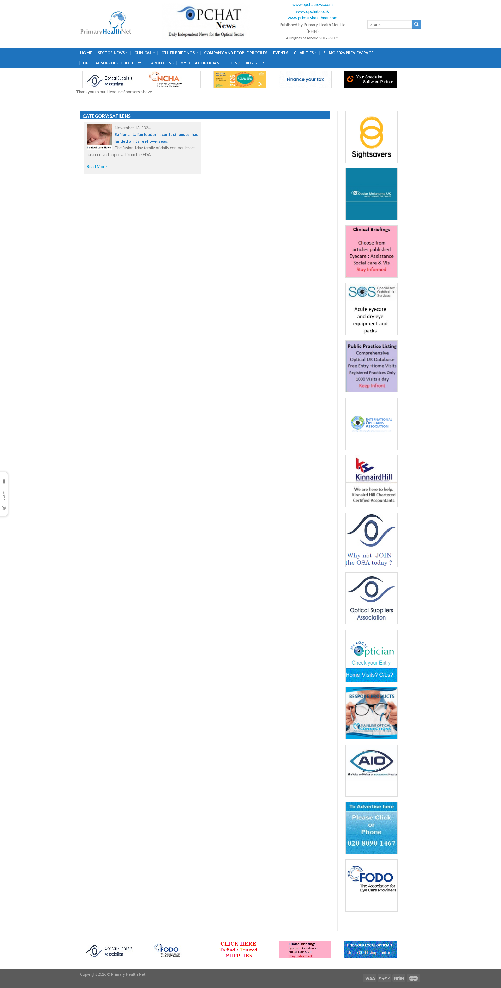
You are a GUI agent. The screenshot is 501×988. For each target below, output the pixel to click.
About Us (161, 63)
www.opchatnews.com (312, 4)
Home (86, 53)
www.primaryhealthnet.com (312, 17)
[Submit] (416, 24)
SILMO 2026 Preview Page (349, 53)
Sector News (111, 53)
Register (255, 63)
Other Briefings (178, 53)
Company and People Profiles (235, 53)
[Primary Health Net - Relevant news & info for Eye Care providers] (106, 24)
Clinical (143, 53)
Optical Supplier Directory (112, 63)
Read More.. (97, 166)
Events (280, 53)
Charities (304, 53)
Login (231, 63)
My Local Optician (200, 63)
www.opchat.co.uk (312, 11)
